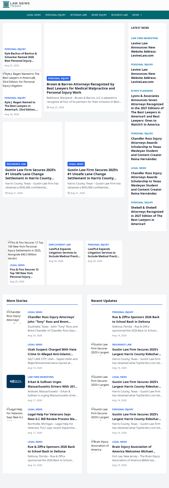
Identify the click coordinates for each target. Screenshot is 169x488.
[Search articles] (164, 4)
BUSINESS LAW (119, 14)
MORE (135, 14)
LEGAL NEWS (34, 14)
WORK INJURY (99, 14)
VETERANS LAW (78, 14)
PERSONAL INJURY (55, 14)
